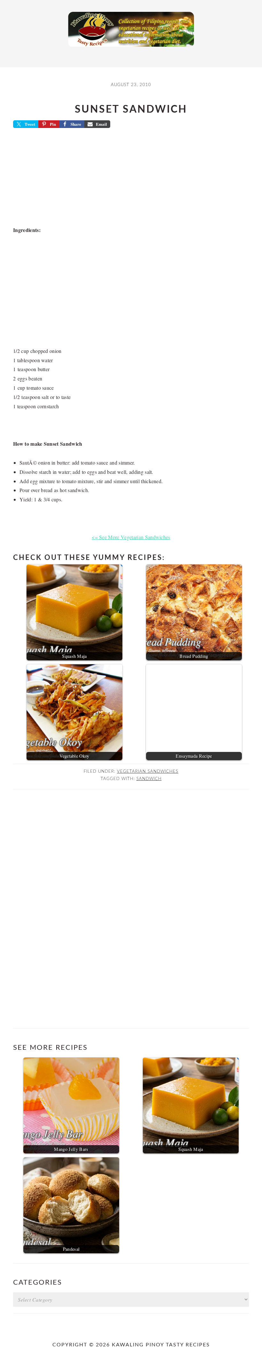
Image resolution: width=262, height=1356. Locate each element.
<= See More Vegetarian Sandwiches (131, 537)
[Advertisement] (131, 179)
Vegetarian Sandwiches (147, 771)
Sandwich (149, 779)
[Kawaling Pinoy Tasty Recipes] (131, 48)
